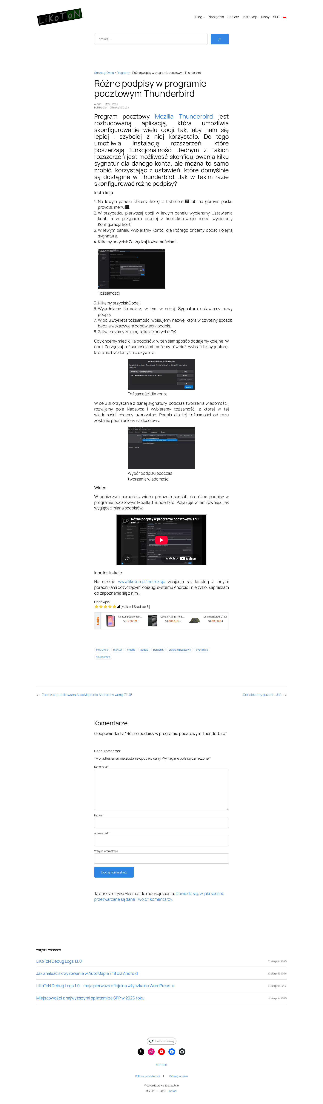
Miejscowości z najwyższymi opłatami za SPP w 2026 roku (90, 998)
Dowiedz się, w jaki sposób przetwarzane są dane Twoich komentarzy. (159, 896)
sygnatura (202, 649)
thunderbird (103, 657)
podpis (144, 649)
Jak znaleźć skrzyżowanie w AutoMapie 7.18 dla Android (87, 973)
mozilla (131, 649)
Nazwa (99, 815)
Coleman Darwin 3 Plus (215, 616)
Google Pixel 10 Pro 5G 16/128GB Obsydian (173, 616)
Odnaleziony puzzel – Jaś (262, 694)
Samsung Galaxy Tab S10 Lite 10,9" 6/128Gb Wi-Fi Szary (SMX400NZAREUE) (131, 616)
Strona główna (104, 73)
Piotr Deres (111, 104)
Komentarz (101, 766)
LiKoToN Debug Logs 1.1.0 (59, 961)
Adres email (102, 833)
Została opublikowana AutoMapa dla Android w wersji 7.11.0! (87, 694)
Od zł (131, 621)
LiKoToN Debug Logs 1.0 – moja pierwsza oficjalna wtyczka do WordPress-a (105, 985)
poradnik (158, 649)
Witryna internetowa (106, 851)
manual (117, 649)
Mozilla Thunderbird (184, 116)
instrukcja (102, 649)
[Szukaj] (220, 39)
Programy (123, 73)
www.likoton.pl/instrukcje (141, 581)
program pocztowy (180, 649)
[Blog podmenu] (204, 17)
